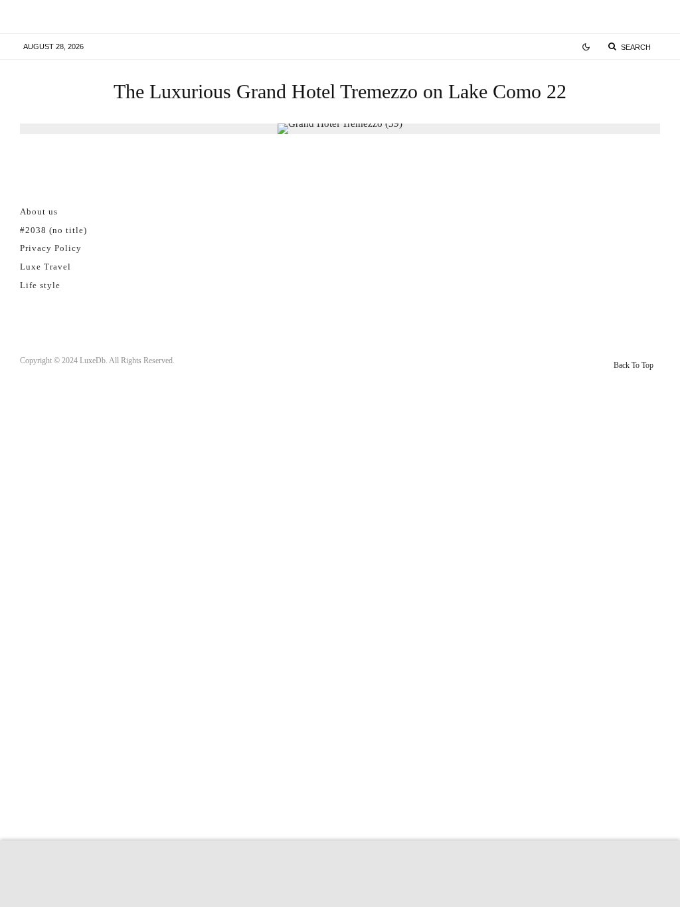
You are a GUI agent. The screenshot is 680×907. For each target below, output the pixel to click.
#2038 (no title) (53, 230)
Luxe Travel (45, 267)
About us (39, 211)
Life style (40, 285)
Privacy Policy (51, 248)
